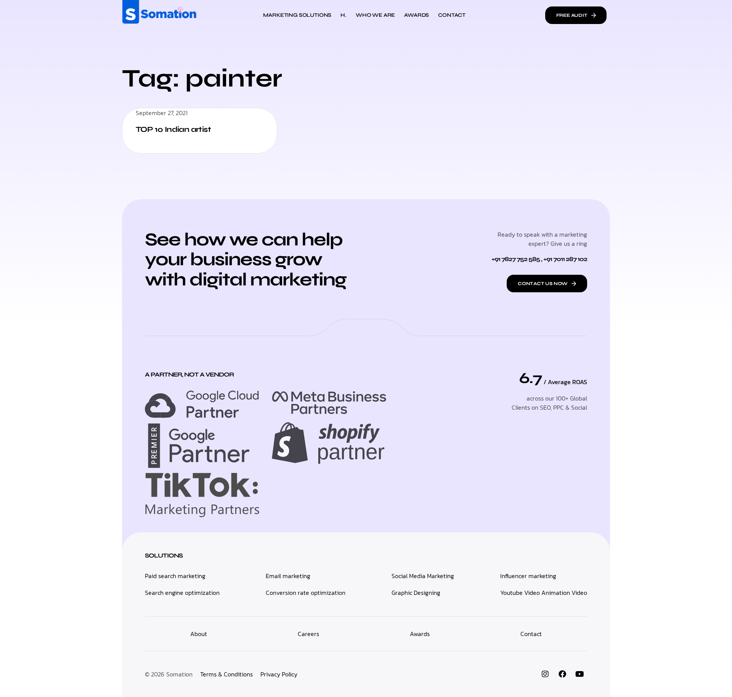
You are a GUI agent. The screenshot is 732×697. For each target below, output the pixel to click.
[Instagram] (545, 674)
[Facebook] (562, 674)
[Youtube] (579, 674)
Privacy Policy (278, 674)
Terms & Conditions (226, 674)
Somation (179, 674)
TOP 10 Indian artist (173, 129)
